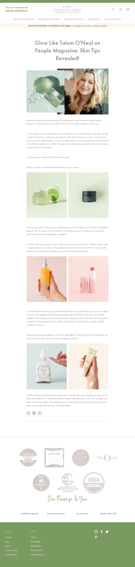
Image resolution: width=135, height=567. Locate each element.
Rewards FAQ (36, 546)
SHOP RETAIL (94, 19)
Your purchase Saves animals (16, 9)
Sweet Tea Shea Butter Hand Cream (76, 402)
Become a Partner (11, 550)
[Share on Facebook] (28, 413)
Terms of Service (36, 550)
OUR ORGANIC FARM (49, 19)
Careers (8, 546)
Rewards (8, 537)
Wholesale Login (11, 555)
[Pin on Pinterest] (40, 413)
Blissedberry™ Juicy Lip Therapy (78, 335)
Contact (33, 537)
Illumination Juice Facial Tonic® (71, 314)
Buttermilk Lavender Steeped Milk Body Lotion (66, 398)
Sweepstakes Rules (37, 555)
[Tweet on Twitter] (34, 413)
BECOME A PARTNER (24, 19)
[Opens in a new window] (96, 531)
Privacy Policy (35, 542)
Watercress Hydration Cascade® (92, 227)
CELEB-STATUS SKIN (73, 19)
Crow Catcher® (99, 247)
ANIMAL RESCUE (113, 19)
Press (7, 542)
